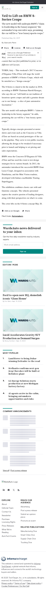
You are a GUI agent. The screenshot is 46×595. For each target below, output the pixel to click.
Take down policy (34, 583)
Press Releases (8, 526)
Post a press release (18, 470)
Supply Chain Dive (28, 538)
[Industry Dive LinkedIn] (3, 490)
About (4, 504)
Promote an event (28, 521)
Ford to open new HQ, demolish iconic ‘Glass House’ (22, 296)
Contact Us (6, 512)
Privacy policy (7, 583)
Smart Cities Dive (28, 535)
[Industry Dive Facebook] (8, 490)
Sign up (34, 7)
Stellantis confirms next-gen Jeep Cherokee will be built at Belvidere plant (24, 371)
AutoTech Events (9, 536)
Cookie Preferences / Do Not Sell (15, 586)
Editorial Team (7, 508)
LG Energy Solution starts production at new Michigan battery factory (23, 383)
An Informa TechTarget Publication (23, 2)
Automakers (17, 216)
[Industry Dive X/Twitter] (13, 490)
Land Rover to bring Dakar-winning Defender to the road (24, 360)
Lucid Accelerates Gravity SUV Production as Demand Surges (21, 336)
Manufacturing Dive (29, 531)
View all (6, 470)
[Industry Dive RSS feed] (18, 490)
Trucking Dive (26, 542)
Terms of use (19, 583)
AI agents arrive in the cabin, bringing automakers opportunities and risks (23, 396)
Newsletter (6, 515)
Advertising (25, 506)
